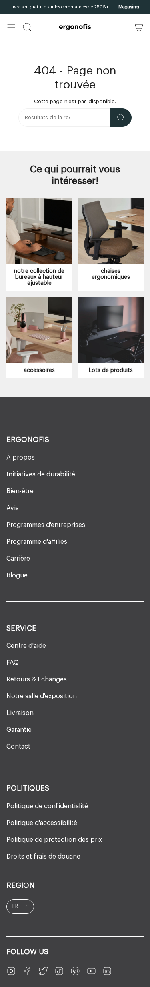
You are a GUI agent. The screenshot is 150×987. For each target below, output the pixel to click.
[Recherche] (121, 117)
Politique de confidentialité (47, 806)
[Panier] (138, 27)
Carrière (18, 558)
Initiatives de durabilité (40, 474)
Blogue (17, 575)
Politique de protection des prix (54, 840)
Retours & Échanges (36, 679)
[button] (27, 27)
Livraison (20, 713)
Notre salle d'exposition (41, 696)
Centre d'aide (26, 646)
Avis (12, 508)
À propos (20, 457)
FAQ (12, 662)
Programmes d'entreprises (45, 525)
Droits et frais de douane (43, 856)
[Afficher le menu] (11, 27)
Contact (18, 746)
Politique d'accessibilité (41, 823)
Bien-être (20, 491)
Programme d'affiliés (36, 542)
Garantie (19, 730)
